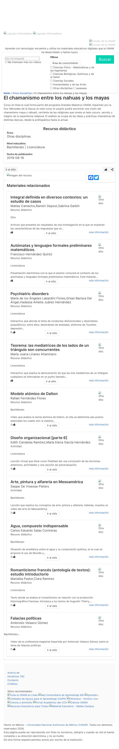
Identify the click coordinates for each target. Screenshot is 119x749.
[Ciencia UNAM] (78, 702)
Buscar (105, 59)
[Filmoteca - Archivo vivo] (82, 698)
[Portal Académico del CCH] (50, 702)
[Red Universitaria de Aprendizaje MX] (61, 695)
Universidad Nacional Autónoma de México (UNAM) (57, 724)
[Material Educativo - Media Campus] (71, 706)
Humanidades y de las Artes (69, 84)
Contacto (12, 680)
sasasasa (81, 88)
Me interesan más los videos (24, 62)
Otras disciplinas (63, 88)
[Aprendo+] (91, 695)
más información (98, 232)
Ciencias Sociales (63, 80)
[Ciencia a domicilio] (19, 702)
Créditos (12, 683)
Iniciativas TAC (16, 676)
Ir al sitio (11, 169)
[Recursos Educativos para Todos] (27, 706)
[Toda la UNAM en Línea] (22, 695)
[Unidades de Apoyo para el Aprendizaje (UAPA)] (36, 698)
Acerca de (13, 672)
